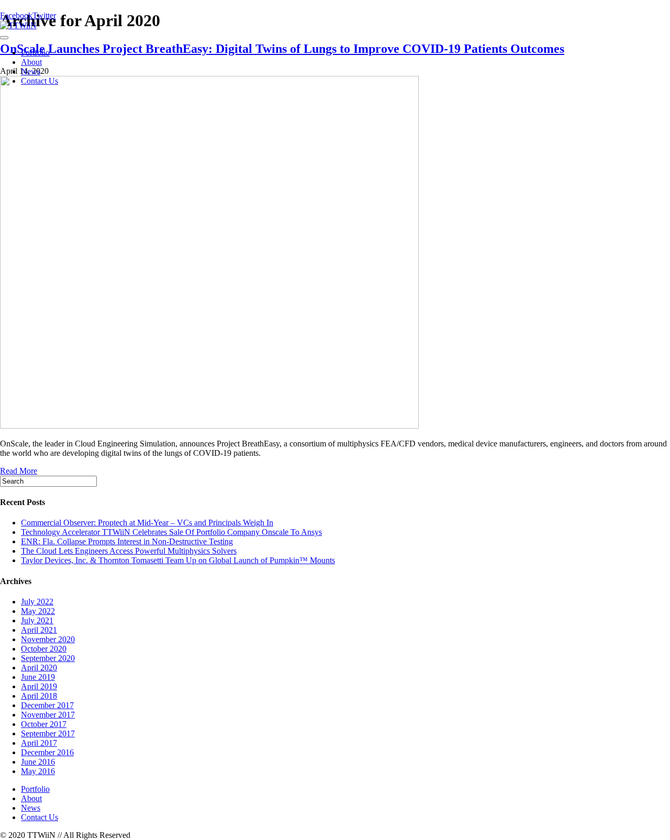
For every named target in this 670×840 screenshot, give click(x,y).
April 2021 (39, 629)
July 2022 (37, 601)
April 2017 (39, 742)
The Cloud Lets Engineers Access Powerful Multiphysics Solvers (129, 550)
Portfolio (35, 52)
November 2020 (48, 639)
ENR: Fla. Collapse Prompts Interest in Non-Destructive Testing (127, 541)
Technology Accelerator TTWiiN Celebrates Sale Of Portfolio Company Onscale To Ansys (171, 532)
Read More (18, 470)
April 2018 (39, 695)
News (30, 71)
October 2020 (43, 648)
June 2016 (38, 761)
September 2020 (48, 658)
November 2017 (48, 714)
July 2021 (37, 620)
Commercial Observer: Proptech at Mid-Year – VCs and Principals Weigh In (147, 522)
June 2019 (38, 677)
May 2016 (38, 771)
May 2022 (38, 611)
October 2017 (43, 724)
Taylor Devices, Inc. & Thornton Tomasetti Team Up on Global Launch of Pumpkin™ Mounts (178, 560)
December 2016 (47, 752)
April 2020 (39, 667)
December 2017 (47, 705)
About (31, 62)
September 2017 (48, 733)
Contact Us (39, 80)
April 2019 (39, 686)
